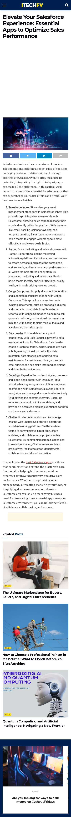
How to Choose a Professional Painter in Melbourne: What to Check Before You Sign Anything (34, 659)
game (35, 791)
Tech (8, 586)
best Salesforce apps (39, 462)
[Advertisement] (35, 79)
